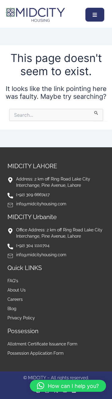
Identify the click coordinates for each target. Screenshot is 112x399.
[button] (68, 386)
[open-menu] (95, 14)
